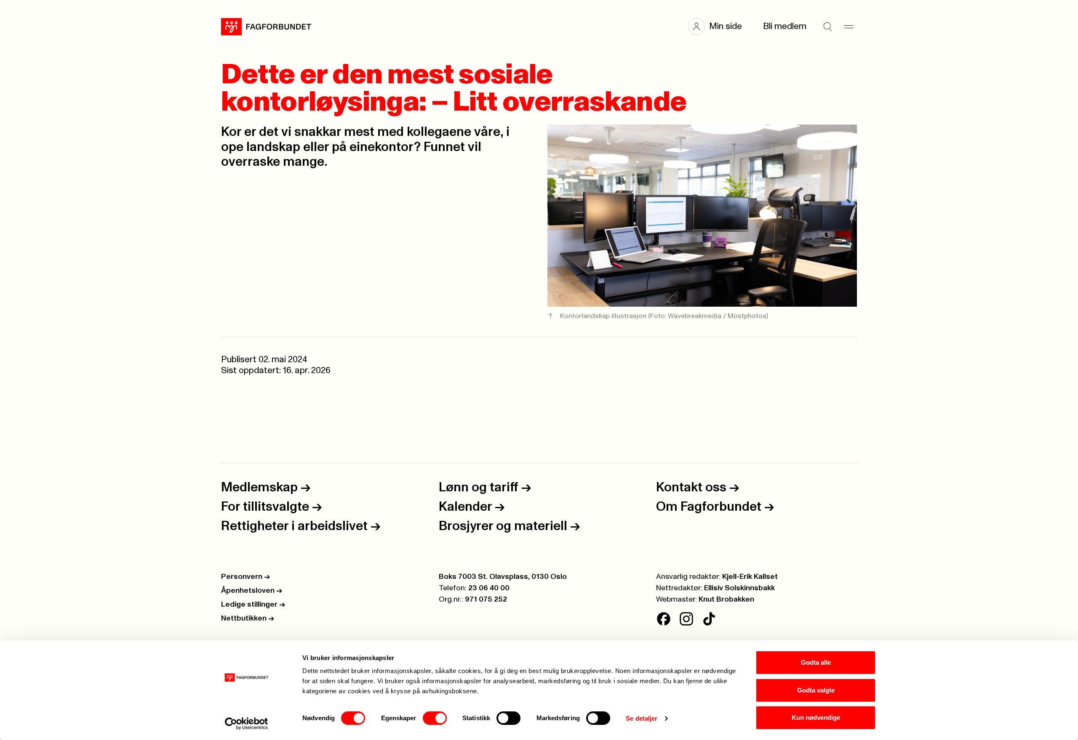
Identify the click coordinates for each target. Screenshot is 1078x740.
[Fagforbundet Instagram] (686, 618)
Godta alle (816, 662)
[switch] (435, 718)
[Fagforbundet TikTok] (709, 618)
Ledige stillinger (253, 604)
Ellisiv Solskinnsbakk (739, 588)
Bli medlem (784, 26)
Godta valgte (816, 690)
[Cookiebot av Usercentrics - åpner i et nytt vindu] (246, 723)
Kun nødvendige (816, 717)
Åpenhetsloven (251, 590)
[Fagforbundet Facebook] (663, 618)
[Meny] (848, 26)
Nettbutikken (247, 618)
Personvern (245, 577)
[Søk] (827, 26)
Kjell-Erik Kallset (750, 577)
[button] (719, 26)
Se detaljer (641, 718)
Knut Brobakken (726, 599)
